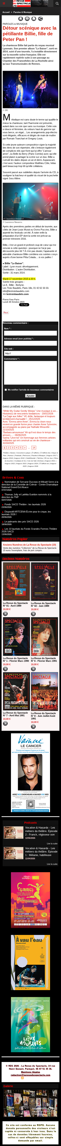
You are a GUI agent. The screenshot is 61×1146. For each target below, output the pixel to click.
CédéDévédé (31, 458)
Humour (10, 455)
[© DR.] (30, 72)
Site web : (9, 349)
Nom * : (7, 328)
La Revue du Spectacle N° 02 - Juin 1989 (43, 604)
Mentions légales (30, 1072)
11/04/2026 (30, 858)
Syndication (30, 1078)
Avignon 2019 (19, 458)
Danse (12, 453)
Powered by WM (45, 1078)
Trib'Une (40, 458)
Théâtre (6, 453)
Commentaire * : (12, 359)
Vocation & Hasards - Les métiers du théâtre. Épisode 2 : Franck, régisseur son (41, 831)
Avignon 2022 (10, 463)
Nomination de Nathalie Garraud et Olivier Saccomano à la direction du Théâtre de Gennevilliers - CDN (29, 531)
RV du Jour (49, 458)
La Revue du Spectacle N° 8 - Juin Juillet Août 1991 (43, 716)
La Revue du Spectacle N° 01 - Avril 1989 (15, 604)
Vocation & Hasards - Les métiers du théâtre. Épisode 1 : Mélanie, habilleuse (41, 852)
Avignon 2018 (8, 458)
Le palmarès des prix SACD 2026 (22, 511)
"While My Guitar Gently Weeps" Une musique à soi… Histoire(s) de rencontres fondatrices (30, 412)
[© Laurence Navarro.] (30, 184)
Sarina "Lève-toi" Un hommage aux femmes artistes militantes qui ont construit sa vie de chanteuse (29, 439)
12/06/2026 (30, 838)
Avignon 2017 (52, 455)
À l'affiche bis (45, 453)
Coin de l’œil (31, 461)
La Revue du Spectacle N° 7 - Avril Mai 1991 (15, 714)
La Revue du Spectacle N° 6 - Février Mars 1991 (44, 659)
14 (34, 447)
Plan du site (13, 1078)
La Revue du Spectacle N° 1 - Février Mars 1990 (16, 659)
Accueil (6, 12)
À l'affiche (35, 453)
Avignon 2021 (50, 461)
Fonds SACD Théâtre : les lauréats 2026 (25, 494)
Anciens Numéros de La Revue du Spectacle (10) (29, 544)
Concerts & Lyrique (23, 453)
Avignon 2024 (33, 463)
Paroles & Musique (22, 12)
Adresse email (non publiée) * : (19, 338)
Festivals (18, 455)
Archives (41, 461)
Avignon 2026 (33, 466)
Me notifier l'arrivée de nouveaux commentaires (31, 390)
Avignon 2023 (21, 463)
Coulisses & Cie (20, 461)
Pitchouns (26, 455)
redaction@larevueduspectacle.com (30, 1075)
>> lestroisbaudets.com (16, 294)
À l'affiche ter (44, 463)
